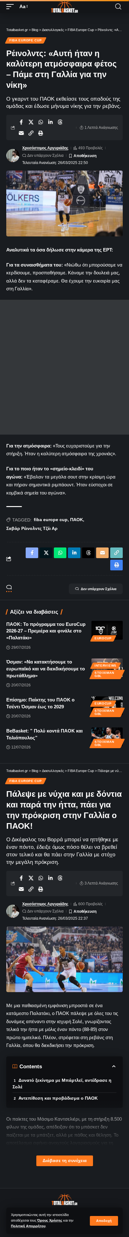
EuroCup (103, 638)
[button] (104, 1221)
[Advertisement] (64, 367)
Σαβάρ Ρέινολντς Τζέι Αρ (32, 528)
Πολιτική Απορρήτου (28, 1226)
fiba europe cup (51, 519)
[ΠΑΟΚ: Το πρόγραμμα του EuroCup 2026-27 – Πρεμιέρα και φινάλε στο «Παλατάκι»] (107, 630)
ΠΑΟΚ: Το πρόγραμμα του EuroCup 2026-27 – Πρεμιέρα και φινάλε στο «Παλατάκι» (45, 631)
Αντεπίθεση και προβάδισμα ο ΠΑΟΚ (58, 1098)
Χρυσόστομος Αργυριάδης (45, 148)
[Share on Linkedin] (50, 122)
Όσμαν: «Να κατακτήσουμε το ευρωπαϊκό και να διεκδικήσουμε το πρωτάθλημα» (45, 668)
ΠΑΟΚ (76, 519)
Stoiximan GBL (104, 674)
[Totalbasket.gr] (64, 6)
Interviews (105, 665)
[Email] (21, 133)
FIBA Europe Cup (25, 40)
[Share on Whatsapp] (40, 122)
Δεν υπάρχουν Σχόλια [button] (98, 589)
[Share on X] (31, 122)
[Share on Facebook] (21, 122)
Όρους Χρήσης (49, 1220)
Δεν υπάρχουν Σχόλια (45, 155)
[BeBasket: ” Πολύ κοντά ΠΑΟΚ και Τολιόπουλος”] (107, 736)
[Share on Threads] (60, 122)
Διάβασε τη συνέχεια (65, 1160)
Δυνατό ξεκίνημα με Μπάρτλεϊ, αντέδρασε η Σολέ (62, 1083)
